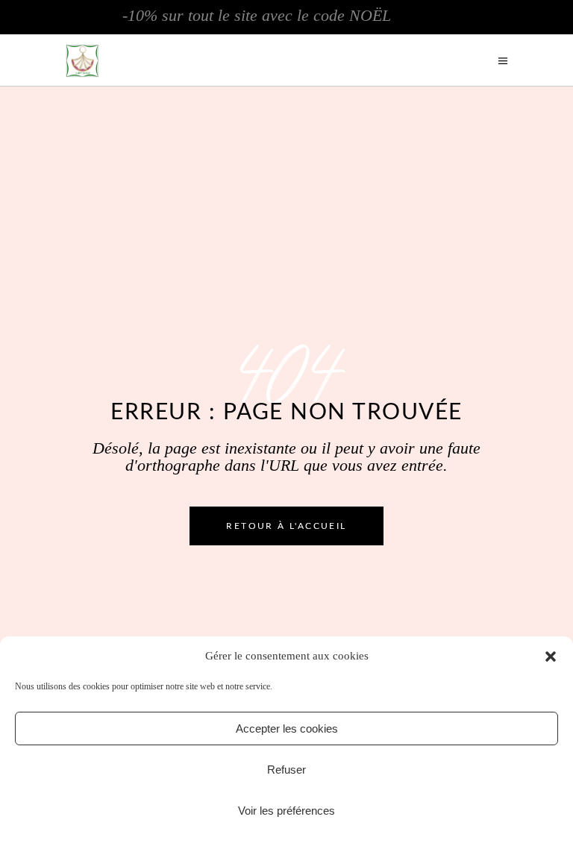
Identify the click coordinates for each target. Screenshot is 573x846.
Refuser (286, 769)
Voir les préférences (286, 810)
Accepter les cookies (287, 728)
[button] (550, 656)
